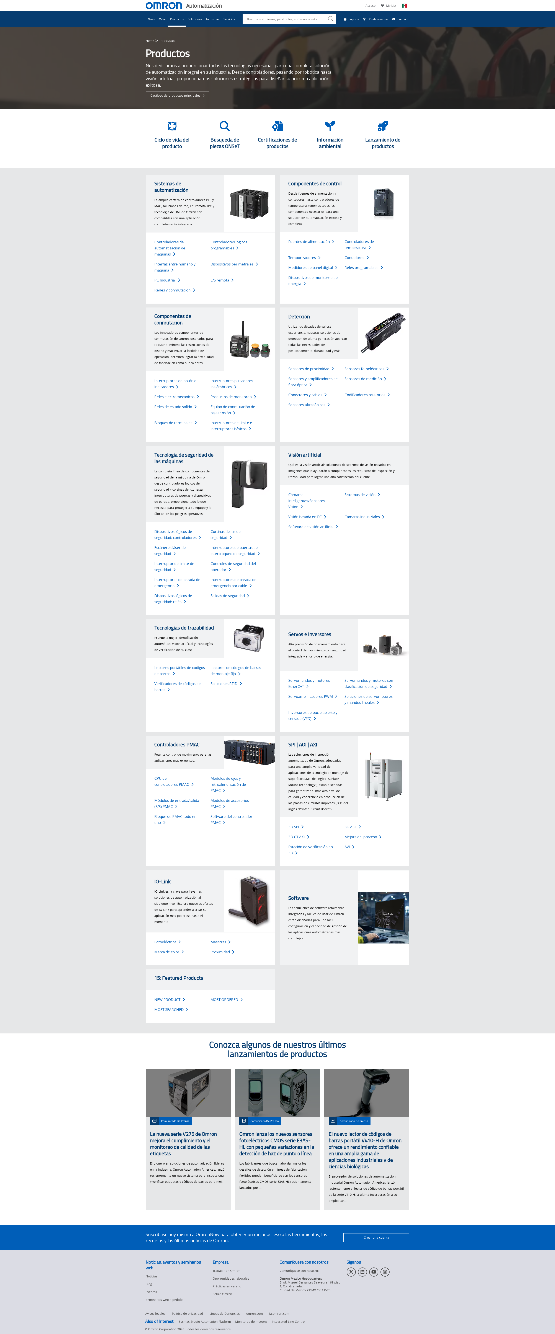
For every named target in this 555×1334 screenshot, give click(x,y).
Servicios (229, 19)
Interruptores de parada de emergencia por (233, 582)
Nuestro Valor (157, 19)
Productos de (231, 396)
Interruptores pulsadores (232, 383)
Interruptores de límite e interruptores (231, 425)
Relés (361, 267)
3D (293, 826)
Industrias (212, 19)
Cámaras (362, 516)
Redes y (172, 290)
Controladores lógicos (229, 245)
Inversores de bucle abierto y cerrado (313, 715)
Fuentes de (309, 241)
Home (150, 41)
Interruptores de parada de (177, 582)
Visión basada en (305, 516)
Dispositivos (232, 264)
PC (165, 280)
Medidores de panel (310, 267)
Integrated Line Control (288, 1321)
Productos (177, 19)
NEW (167, 999)
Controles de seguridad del (233, 566)
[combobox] (289, 19)
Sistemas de (359, 494)
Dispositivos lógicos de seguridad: (175, 534)
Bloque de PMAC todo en (175, 819)
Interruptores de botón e (175, 383)
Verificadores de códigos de (177, 686)
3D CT (296, 836)
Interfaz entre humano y (175, 267)
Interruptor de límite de (174, 566)
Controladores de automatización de (169, 248)
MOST (224, 999)
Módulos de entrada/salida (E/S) (176, 803)
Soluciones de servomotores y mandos (368, 699)
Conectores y (305, 394)
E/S (220, 280)
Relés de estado (173, 406)
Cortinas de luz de (226, 534)
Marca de (166, 951)
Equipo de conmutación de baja (233, 409)
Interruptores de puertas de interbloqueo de (234, 550)
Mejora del (360, 836)
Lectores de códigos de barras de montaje (236, 670)
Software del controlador (231, 819)
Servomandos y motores (309, 683)
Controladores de (359, 244)
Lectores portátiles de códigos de (179, 670)
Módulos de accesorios (230, 803)
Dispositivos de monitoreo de (313, 280)
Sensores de (308, 368)
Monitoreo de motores (251, 1321)
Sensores (364, 368)
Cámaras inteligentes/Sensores (306, 500)
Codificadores (364, 394)
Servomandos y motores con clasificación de (368, 683)
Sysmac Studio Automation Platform (205, 1321)
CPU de (171, 781)
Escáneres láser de (170, 550)
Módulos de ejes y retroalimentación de (228, 784)
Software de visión (310, 526)
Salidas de (228, 595)
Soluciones (195, 19)
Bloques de (173, 422)
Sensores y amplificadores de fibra (313, 381)
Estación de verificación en (310, 849)
